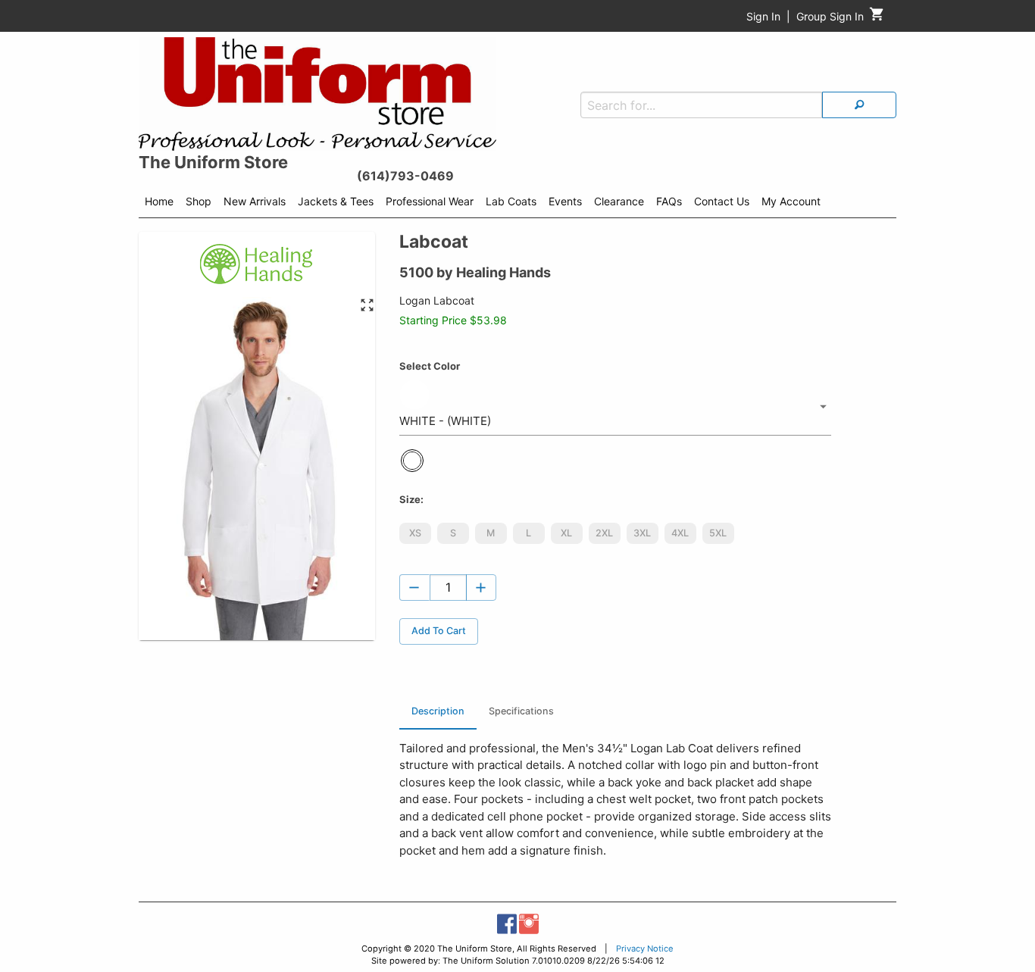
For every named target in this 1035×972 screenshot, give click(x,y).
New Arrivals (255, 201)
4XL (680, 533)
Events (565, 201)
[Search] (859, 105)
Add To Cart (438, 630)
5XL (718, 533)
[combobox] (615, 407)
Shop (198, 201)
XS (415, 533)
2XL (604, 533)
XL (566, 533)
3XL (642, 533)
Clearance (619, 201)
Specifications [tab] (521, 711)
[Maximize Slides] (367, 305)
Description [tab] (437, 711)
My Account (791, 201)
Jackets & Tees (336, 201)
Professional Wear (430, 201)
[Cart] (877, 17)
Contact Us (721, 201)
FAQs (669, 201)
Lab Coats (511, 201)
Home (159, 201)
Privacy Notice (645, 948)
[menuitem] (159, 203)
